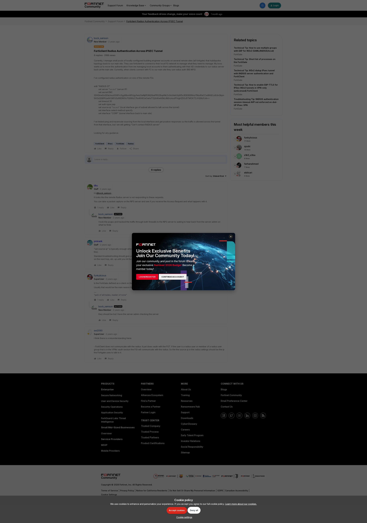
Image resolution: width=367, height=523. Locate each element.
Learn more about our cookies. (241, 504)
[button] (183, 517)
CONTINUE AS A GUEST (172, 277)
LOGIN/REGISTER (147, 277)
